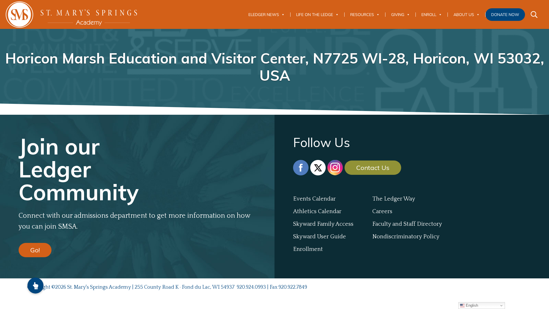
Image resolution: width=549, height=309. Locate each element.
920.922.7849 (293, 287)
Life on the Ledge (314, 14)
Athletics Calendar (317, 211)
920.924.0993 (251, 287)
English (471, 305)
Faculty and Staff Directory (407, 224)
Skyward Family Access (323, 224)
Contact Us (372, 168)
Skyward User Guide (319, 236)
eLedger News (263, 14)
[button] (35, 286)
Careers (382, 211)
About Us (463, 14)
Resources (362, 14)
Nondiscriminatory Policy (405, 236)
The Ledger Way (393, 199)
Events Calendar (314, 199)
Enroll (428, 14)
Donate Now (505, 14)
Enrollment (308, 249)
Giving (397, 14)
